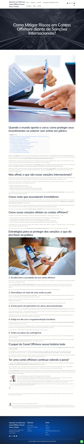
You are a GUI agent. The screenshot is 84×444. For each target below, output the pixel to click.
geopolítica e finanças (61, 393)
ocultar (16, 134)
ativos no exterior (12, 393)
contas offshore (53, 168)
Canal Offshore (18, 393)
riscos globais (11, 394)
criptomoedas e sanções (31, 393)
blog (58, 36)
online (40, 220)
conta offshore (38, 164)
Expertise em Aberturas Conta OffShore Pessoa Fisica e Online (17, 4)
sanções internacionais (18, 394)
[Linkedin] (9, 387)
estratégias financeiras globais (51, 393)
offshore (17, 155)
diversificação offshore (41, 393)
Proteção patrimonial (69, 393)
